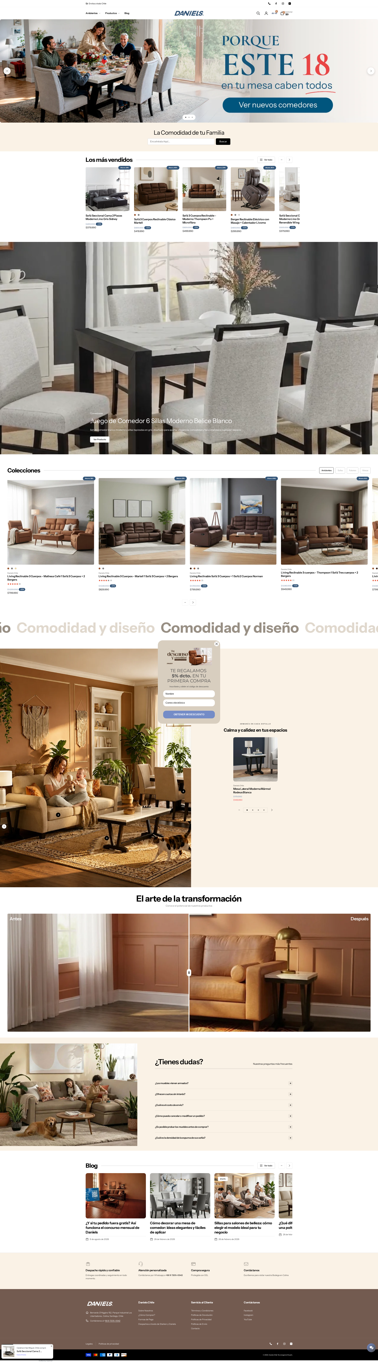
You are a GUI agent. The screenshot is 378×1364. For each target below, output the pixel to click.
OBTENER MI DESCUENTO (189, 714)
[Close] (216, 643)
